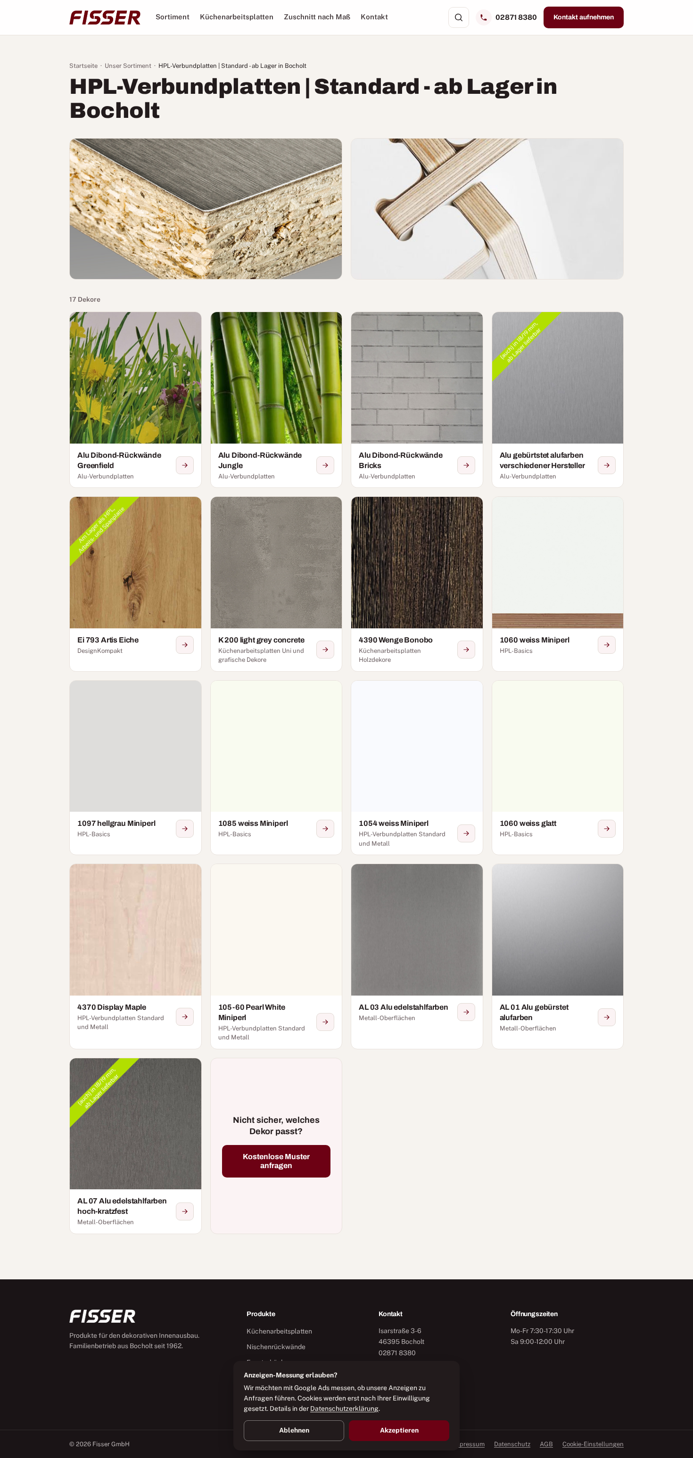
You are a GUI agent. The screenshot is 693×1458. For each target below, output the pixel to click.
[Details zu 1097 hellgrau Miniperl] (185, 829)
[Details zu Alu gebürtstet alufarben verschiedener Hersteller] (607, 465)
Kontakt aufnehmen (583, 17)
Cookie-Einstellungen (593, 1444)
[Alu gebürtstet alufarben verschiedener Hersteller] (558, 399)
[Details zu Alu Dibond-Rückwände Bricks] (466, 465)
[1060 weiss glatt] (558, 768)
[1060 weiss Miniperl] (558, 584)
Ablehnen (294, 1430)
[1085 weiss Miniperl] (276, 768)
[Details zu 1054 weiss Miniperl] (466, 833)
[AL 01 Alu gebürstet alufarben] (558, 956)
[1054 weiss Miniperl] (417, 768)
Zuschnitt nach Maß (317, 17)
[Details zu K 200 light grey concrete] (325, 650)
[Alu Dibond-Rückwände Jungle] (276, 399)
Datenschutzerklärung (344, 1408)
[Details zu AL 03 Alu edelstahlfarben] (466, 1012)
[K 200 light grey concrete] (276, 584)
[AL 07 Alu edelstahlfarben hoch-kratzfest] (135, 1146)
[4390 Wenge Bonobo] (417, 584)
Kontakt (374, 17)
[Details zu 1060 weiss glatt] (607, 829)
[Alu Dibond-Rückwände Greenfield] (135, 399)
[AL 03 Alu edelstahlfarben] (417, 956)
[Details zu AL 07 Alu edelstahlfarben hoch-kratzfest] (185, 1211)
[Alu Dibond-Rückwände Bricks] (417, 399)
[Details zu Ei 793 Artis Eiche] (185, 645)
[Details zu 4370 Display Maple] (185, 1017)
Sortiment (173, 17)
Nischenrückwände (276, 1347)
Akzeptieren (399, 1430)
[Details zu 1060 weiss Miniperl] (607, 645)
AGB (546, 1444)
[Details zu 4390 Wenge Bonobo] (466, 650)
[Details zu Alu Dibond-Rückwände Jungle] (325, 465)
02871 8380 (516, 17)
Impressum (469, 1444)
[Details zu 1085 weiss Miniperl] (325, 829)
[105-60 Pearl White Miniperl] (276, 956)
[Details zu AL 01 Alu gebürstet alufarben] (607, 1017)
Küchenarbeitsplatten (236, 17)
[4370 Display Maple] (135, 956)
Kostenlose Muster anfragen (276, 1161)
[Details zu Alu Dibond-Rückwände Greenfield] (185, 465)
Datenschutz (512, 1444)
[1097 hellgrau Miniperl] (135, 768)
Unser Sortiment (128, 65)
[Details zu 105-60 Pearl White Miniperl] (325, 1022)
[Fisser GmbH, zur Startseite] (104, 17)
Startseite (83, 65)
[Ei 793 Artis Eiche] (135, 584)
